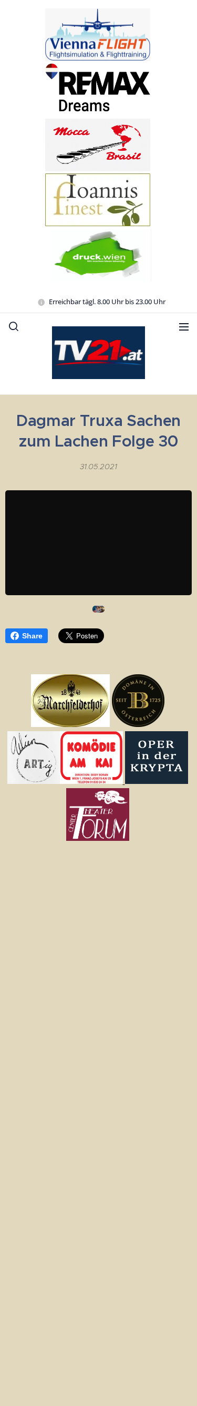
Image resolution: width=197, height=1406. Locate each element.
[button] (14, 326)
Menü (183, 326)
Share (32, 636)
